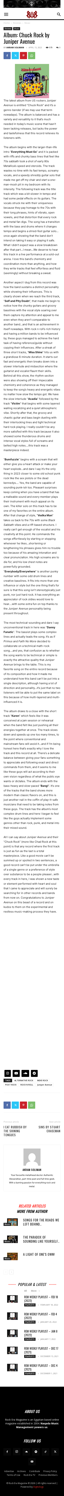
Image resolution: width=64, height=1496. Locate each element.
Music (27, 22)
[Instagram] (16, 1451)
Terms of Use (13, 1475)
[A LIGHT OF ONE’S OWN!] (12, 1256)
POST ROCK (11, 1084)
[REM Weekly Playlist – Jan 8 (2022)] (12, 1333)
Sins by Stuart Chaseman (49, 1129)
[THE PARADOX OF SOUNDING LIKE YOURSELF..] (12, 1239)
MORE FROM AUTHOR (32, 1211)
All (25, 1290)
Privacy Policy (50, 1471)
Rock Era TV (29, 1475)
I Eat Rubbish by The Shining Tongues (15, 1131)
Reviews (17, 22)
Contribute (34, 1471)
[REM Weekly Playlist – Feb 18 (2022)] (12, 1299)
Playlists (29, 1305)
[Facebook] (7, 55)
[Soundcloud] (26, 1451)
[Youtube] (32, 1461)
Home (7, 22)
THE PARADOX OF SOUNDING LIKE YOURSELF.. (41, 1239)
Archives (21, 1471)
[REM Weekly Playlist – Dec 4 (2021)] (12, 1367)
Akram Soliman (15, 47)
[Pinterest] (23, 55)
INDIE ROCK (42, 1080)
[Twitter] (15, 55)
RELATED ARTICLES (32, 1205)
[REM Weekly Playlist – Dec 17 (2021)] (12, 1350)
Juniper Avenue (44, 1084)
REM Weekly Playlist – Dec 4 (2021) (41, 1367)
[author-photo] (32, 1164)
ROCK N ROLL (26, 1084)
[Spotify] (35, 1451)
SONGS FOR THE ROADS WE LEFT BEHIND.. (41, 1222)
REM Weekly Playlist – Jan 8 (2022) (40, 1333)
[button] (6, 14)
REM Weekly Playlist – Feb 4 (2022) (40, 1316)
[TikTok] (45, 1451)
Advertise (9, 1471)
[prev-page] (6, 1272)
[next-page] (11, 1272)
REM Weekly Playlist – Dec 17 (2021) (41, 1350)
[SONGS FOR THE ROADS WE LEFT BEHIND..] (12, 1222)
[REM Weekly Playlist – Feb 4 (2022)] (12, 1316)
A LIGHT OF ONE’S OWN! (39, 1254)
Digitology (38, 1486)
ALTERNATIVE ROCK (23, 1080)
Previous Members (48, 1475)
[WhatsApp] (31, 55)
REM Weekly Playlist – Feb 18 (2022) (41, 1299)
